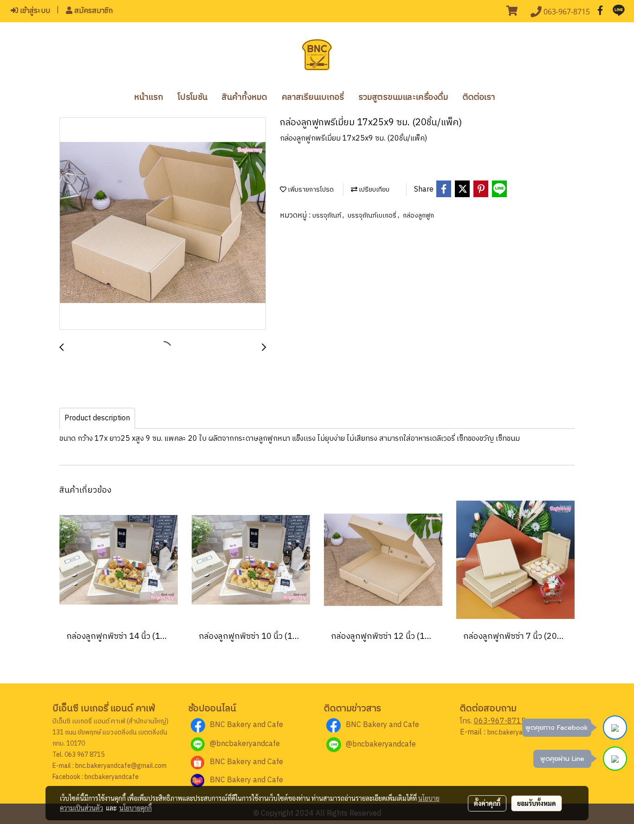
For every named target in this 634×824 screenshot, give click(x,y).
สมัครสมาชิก (92, 11)
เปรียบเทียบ (373, 189)
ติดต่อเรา (479, 97)
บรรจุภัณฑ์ (327, 215)
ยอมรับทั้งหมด (536, 803)
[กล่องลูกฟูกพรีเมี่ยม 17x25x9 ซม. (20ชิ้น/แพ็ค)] (162, 224)
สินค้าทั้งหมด (244, 97)
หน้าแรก (148, 97)
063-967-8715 (500, 721)
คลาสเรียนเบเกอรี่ (313, 97)
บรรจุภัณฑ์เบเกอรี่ (373, 215)
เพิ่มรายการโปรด (310, 189)
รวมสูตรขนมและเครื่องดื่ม (403, 97)
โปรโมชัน (192, 97)
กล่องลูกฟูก (418, 215)
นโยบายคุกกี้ (135, 808)
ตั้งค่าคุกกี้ (487, 803)
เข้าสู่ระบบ (34, 11)
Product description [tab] (97, 418)
